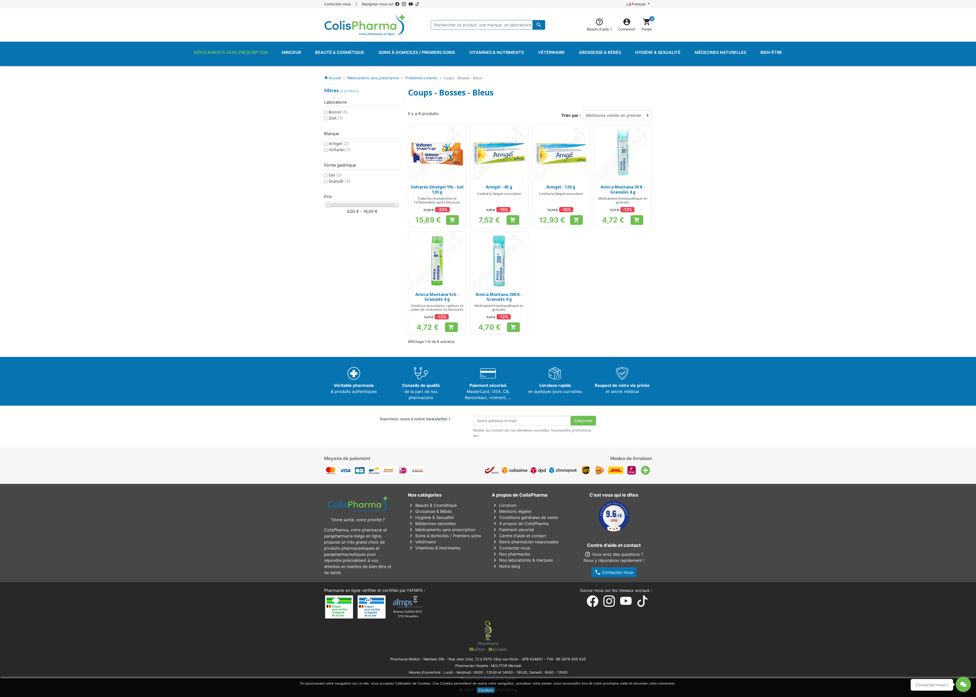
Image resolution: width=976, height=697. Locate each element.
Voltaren (340, 149)
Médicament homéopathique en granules (622, 200)
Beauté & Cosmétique (432, 505)
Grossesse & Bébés (430, 511)
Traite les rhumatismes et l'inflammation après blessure (437, 200)
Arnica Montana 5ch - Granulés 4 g (437, 297)
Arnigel (339, 143)
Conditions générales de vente (525, 517)
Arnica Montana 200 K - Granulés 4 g (499, 297)
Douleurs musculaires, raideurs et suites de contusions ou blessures (437, 307)
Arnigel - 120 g (560, 187)
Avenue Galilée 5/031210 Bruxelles (407, 614)
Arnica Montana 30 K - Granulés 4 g (623, 189)
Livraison (504, 505)
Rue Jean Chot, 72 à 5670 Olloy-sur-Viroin (483, 659)
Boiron (338, 112)
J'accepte (485, 690)
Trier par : (571, 115)
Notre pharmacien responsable (525, 541)
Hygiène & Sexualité (431, 517)
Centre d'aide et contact (519, 535)
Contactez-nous (337, 4)
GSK (336, 118)
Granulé (339, 181)
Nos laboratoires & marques (522, 560)
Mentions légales (511, 511)
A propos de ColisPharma (520, 523)
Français (639, 4)
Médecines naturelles (432, 523)
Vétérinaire (422, 541)
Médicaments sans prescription (441, 529)
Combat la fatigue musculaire (499, 193)
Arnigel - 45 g (499, 187)
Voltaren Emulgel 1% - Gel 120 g (437, 189)
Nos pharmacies (511, 554)
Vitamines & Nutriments (434, 547)
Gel (335, 175)
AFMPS (416, 590)
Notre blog (506, 566)
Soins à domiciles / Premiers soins (444, 535)
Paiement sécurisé (513, 529)
